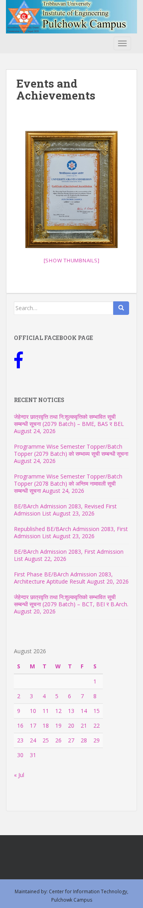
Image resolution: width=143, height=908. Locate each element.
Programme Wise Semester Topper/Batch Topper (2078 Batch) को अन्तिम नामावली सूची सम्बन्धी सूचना (68, 483)
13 (71, 711)
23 (20, 740)
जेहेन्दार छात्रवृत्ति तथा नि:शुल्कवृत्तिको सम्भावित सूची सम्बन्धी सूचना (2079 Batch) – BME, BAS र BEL (69, 420)
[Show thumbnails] (72, 260)
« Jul (19, 775)
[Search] (121, 308)
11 (46, 711)
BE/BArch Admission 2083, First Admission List (69, 555)
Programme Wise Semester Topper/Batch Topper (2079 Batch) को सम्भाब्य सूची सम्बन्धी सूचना (71, 450)
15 (96, 711)
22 (96, 725)
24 (33, 740)
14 (84, 711)
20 (71, 725)
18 (46, 725)
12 (58, 711)
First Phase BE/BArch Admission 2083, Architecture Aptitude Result (63, 577)
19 (58, 725)
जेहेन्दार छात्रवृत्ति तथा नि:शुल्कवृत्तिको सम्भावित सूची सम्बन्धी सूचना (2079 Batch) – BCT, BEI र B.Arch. (71, 600)
